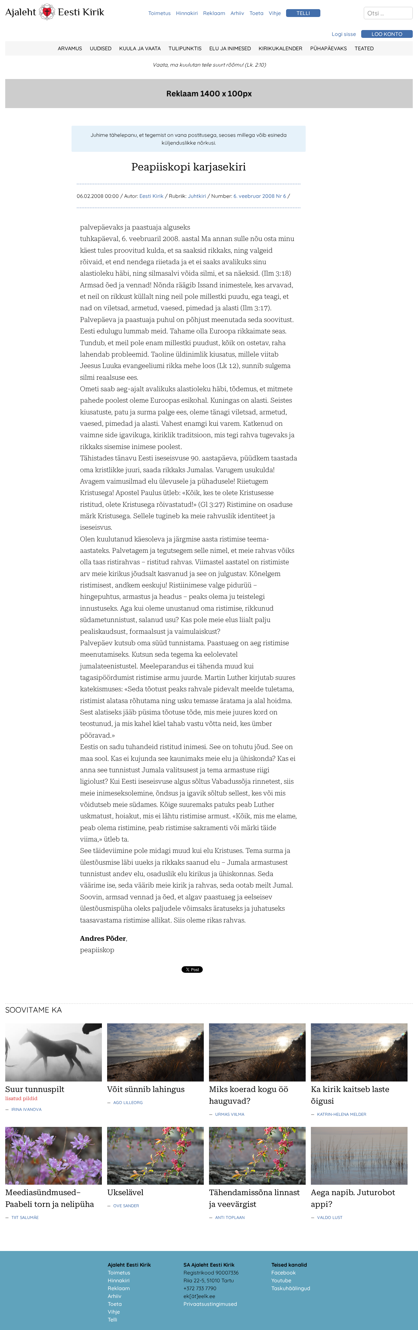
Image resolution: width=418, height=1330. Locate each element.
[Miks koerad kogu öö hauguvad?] (257, 1079)
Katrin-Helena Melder (341, 1114)
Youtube (281, 1280)
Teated (364, 48)
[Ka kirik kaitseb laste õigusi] (359, 1079)
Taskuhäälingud (290, 1288)
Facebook (283, 1272)
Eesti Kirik (81, 12)
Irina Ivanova (26, 1109)
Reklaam (214, 13)
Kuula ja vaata (140, 48)
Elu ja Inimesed (230, 48)
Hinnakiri (187, 13)
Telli (112, 1319)
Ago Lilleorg (128, 1102)
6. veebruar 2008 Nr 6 (259, 196)
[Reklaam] (209, 106)
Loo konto (387, 34)
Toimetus (159, 13)
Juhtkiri (197, 196)
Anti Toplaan (230, 1217)
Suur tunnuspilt (34, 1089)
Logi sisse (344, 34)
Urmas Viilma (229, 1114)
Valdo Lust (330, 1217)
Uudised (100, 48)
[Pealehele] (47, 18)
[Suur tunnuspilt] (53, 1079)
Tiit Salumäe (25, 1217)
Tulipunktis (185, 48)
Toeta (256, 13)
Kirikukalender (280, 48)
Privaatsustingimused (210, 1304)
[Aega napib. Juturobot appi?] (359, 1182)
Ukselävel (125, 1192)
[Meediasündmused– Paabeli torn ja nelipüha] (53, 1182)
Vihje (275, 13)
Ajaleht (20, 12)
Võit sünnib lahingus (146, 1089)
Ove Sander (126, 1205)
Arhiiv (237, 13)
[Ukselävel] (155, 1182)
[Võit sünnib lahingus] (155, 1079)
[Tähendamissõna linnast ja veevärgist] (257, 1182)
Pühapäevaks (328, 48)
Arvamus (70, 48)
